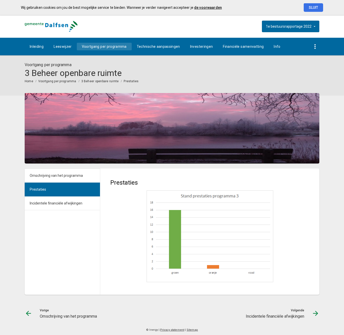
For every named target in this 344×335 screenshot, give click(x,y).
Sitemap (192, 329)
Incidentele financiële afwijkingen (56, 203)
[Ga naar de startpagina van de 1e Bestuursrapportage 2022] (51, 26)
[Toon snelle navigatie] (315, 46)
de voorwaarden (208, 8)
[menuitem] (37, 46)
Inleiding (37, 47)
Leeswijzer (63, 47)
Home (29, 81)
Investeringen (201, 47)
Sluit (313, 8)
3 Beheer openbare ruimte (100, 81)
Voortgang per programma (104, 47)
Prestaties (131, 81)
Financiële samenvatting (243, 47)
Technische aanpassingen (158, 47)
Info (277, 47)
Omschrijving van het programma (56, 176)
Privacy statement (172, 329)
